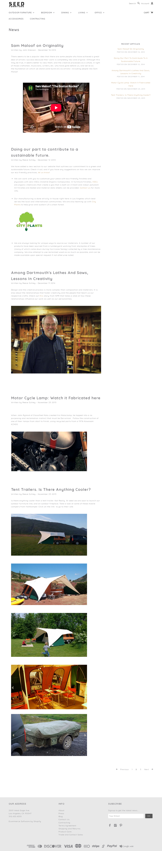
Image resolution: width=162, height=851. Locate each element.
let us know (43, 172)
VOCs (95, 182)
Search (132, 3)
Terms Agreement (67, 825)
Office (99, 12)
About (61, 810)
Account (145, 3)
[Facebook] (110, 825)
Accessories (16, 19)
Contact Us (64, 819)
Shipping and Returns (69, 828)
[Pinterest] (121, 825)
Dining (65, 12)
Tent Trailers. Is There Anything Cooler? (51, 489)
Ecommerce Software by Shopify (25, 821)
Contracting (37, 19)
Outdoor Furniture (20, 12)
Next (147, 769)
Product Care (65, 831)
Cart (147, 12)
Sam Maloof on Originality (37, 45)
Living (82, 12)
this (41, 296)
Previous (124, 769)
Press (61, 813)
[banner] (17, 5)
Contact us (85, 188)
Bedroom (47, 12)
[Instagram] (115, 825)
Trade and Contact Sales (71, 834)
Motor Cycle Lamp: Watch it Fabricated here (55, 397)
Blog (61, 816)
